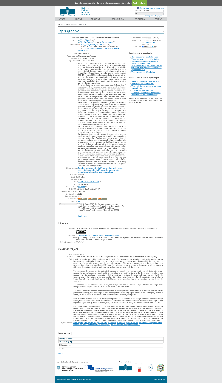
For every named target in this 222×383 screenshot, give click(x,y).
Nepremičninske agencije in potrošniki (145, 81)
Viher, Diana (84, 40)
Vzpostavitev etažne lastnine (142, 90)
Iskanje (78, 19)
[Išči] (162, 11)
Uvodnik (63, 19)
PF (79, 201)
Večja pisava (149, 16)
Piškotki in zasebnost (157, 8)
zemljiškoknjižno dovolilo (98, 170)
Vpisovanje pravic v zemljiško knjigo (145, 59)
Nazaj (60, 353)
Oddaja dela (118, 19)
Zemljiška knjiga (84, 168)
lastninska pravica (116, 168)
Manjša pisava (159, 16)
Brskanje (95, 19)
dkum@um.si (87, 379)
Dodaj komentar (66, 339)
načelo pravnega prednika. (103, 172)
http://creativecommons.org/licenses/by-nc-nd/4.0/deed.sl (97, 235)
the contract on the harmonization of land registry (91, 325)
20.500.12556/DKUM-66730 (88, 182)
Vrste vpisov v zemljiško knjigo (143, 72)
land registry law (90, 323)
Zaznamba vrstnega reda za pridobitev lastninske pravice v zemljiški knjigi (145, 94)
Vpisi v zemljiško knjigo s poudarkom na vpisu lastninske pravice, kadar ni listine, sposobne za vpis (146, 68)
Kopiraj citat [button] (82, 216)
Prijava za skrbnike (159, 379)
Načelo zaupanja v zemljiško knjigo (144, 57)
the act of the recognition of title (150, 323)
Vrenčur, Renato (86, 42)
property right (102, 323)
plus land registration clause (127, 323)
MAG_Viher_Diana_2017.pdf (91, 45)
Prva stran (64, 25)
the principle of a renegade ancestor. (125, 325)
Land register (78, 323)
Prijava (158, 19)
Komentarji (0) (66, 342)
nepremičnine (83, 170)
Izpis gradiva (79, 25)
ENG (147, 8)
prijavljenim (150, 42)
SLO (144, 8)
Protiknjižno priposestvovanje (142, 84)
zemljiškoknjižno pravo (99, 168)
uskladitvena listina (85, 172)
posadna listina (114, 170)
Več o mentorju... (106, 42)
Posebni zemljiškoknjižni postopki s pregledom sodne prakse (144, 62)
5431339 (81, 187)
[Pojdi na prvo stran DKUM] (76, 16)
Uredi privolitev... (139, 3)
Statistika (140, 19)
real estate (112, 323)
